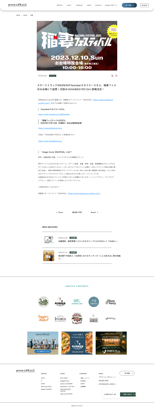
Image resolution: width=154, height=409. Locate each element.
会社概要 (78, 7)
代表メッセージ (85, 378)
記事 (31, 15)
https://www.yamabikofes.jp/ (50, 141)
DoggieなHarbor (64, 381)
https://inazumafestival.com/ (50, 128)
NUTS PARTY (64, 378)
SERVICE (59, 5)
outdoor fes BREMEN (66, 384)
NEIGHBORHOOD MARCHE (65, 390)
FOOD (43, 378)
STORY (83, 384)
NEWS (25, 15)
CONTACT (98, 5)
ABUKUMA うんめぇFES (67, 386)
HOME (18, 15)
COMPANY (79, 5)
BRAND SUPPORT (62, 7)
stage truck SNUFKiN (73, 7)
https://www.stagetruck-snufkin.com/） (84, 193)
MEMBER (83, 381)
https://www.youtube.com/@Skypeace (54, 114)
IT (41, 381)
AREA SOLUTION (46, 386)
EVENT (43, 384)
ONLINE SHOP (109, 5)
